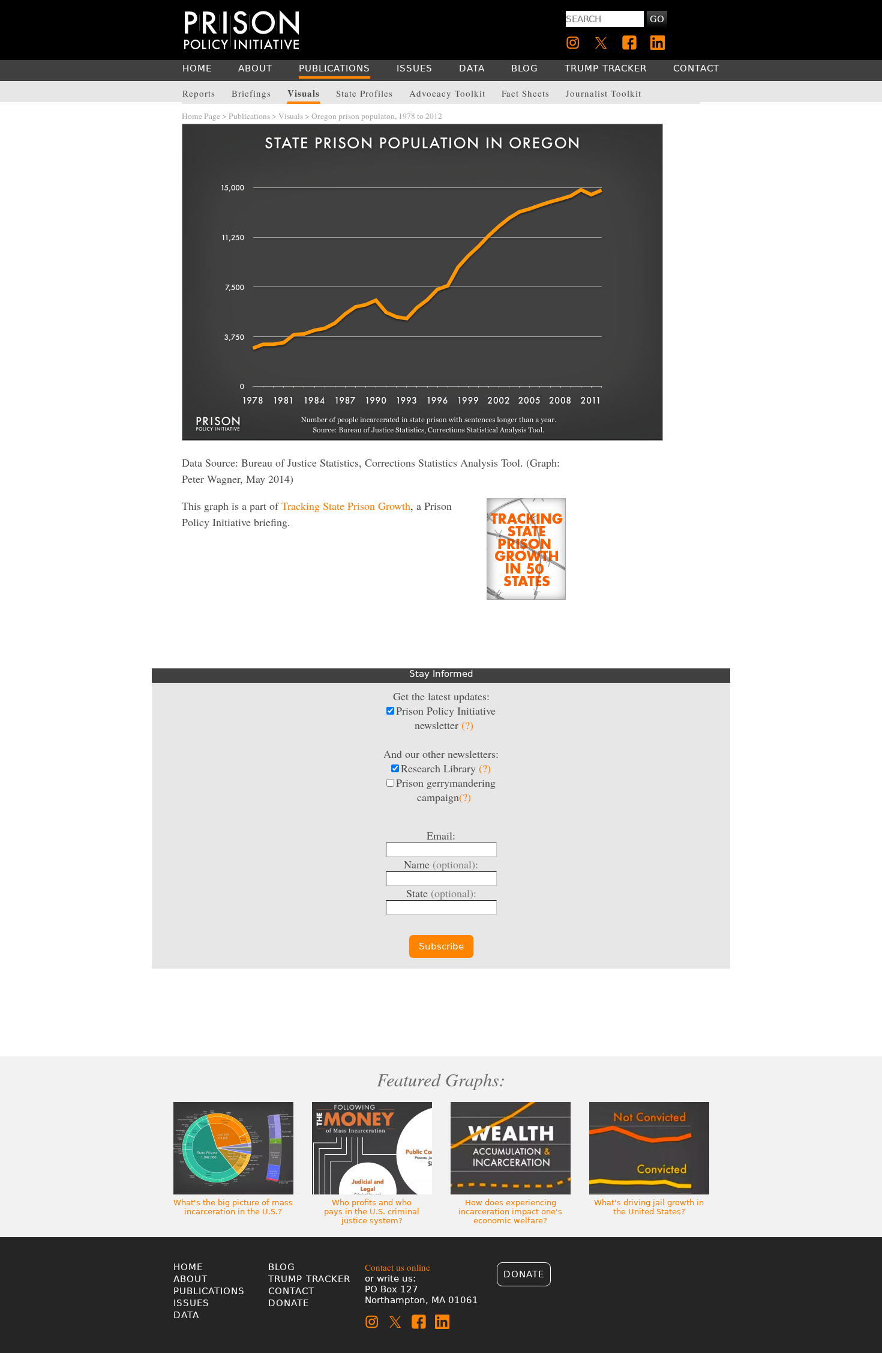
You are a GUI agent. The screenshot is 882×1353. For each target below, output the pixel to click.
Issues (191, 1303)
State (441, 893)
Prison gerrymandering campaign (446, 789)
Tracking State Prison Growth (345, 505)
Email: (441, 835)
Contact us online (397, 1267)
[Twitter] (601, 42)
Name (441, 864)
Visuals (290, 115)
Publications (249, 115)
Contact (291, 1291)
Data (186, 1315)
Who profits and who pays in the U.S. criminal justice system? (371, 1211)
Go (657, 19)
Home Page (201, 115)
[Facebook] (629, 42)
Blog (281, 1267)
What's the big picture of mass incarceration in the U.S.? (233, 1207)
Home (188, 1267)
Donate (288, 1303)
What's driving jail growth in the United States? (649, 1207)
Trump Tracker (309, 1279)
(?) (467, 725)
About (190, 1279)
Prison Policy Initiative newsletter (446, 717)
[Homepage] (241, 30)
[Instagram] (573, 42)
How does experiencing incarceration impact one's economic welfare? (510, 1211)
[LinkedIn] (657, 42)
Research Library (446, 768)
